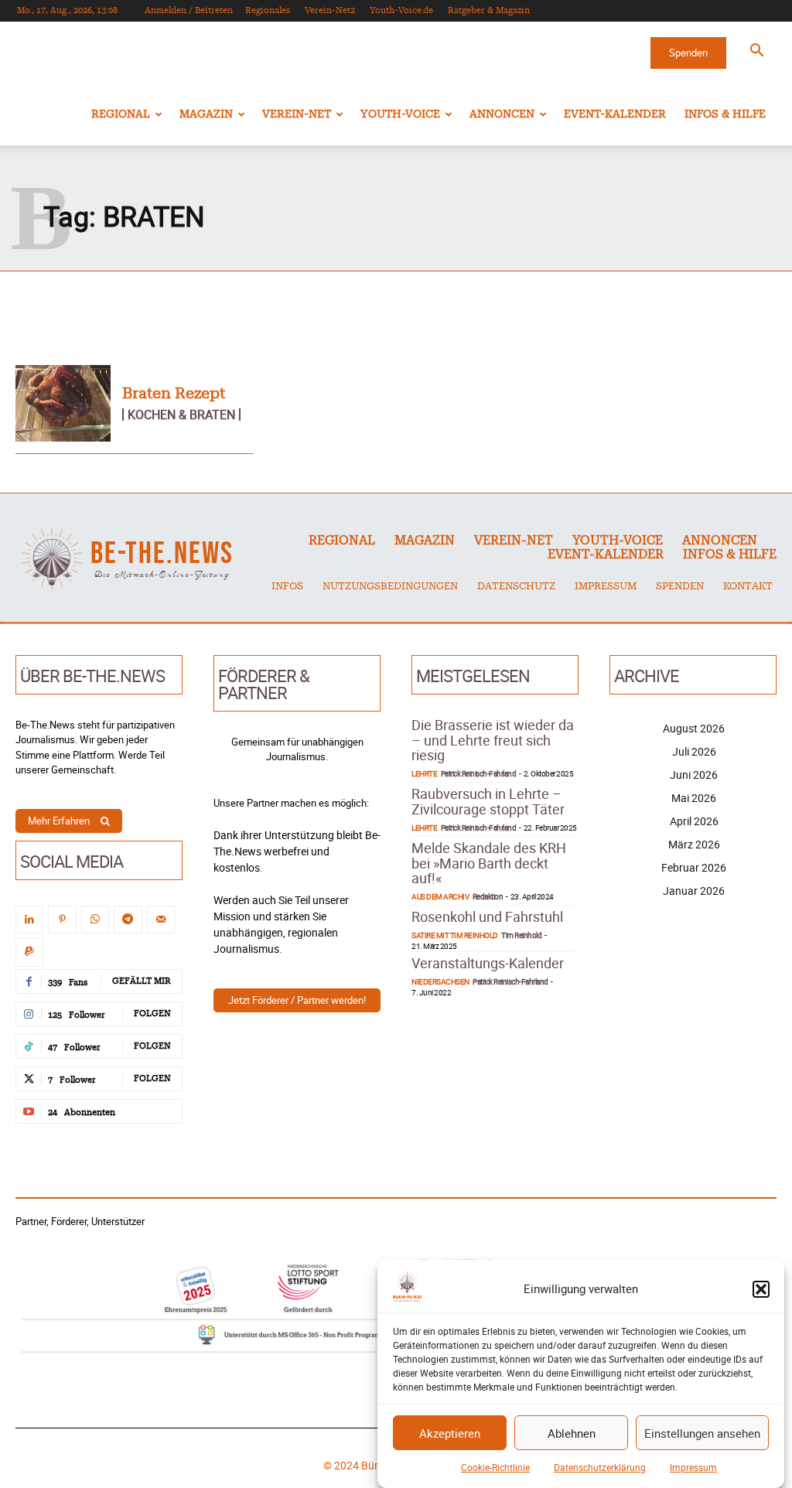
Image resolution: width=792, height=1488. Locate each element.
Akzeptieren (449, 1433)
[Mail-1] (161, 919)
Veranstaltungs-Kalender (487, 963)
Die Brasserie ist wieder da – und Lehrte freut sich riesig (492, 740)
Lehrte (424, 773)
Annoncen (501, 114)
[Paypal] (29, 952)
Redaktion (488, 896)
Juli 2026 (694, 751)
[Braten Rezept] (63, 403)
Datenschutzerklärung (600, 1467)
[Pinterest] (62, 919)
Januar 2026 (694, 890)
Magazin (206, 114)
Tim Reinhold (521, 935)
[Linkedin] (29, 919)
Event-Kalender (615, 114)
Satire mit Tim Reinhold (454, 935)
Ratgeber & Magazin (489, 10)
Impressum (693, 1467)
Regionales (267, 10)
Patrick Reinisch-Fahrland (479, 773)
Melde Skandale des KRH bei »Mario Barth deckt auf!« (488, 863)
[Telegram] (128, 919)
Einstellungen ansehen (702, 1433)
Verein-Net (296, 114)
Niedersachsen (440, 981)
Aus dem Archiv (440, 896)
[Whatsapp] (95, 919)
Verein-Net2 (330, 10)
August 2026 (694, 728)
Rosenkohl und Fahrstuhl (487, 916)
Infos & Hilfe (725, 114)
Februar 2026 (693, 867)
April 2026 (694, 821)
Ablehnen (572, 1433)
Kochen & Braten (181, 414)
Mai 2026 (693, 797)
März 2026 (694, 844)
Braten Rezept (173, 393)
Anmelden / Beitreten (189, 10)
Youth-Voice (400, 114)
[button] (761, 1289)
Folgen (152, 1013)
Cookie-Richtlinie (495, 1467)
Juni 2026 (694, 774)
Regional (120, 114)
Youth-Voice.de (401, 10)
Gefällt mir (141, 981)
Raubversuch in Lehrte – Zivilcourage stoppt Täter (488, 801)
